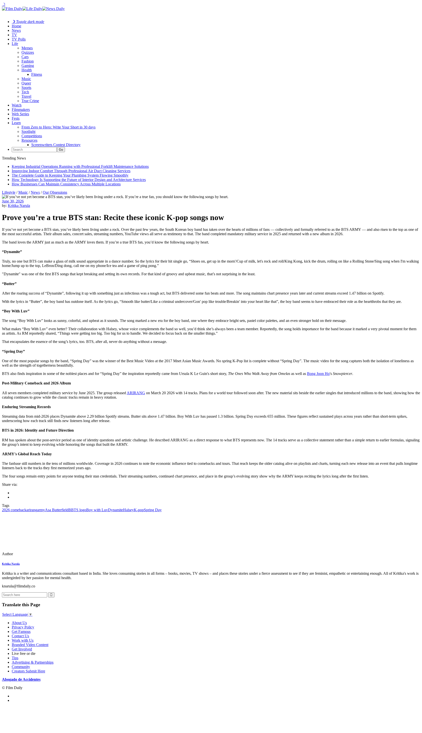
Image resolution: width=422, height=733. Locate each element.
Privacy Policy (23, 627)
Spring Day (153, 510)
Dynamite (115, 510)
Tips (15, 658)
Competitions (31, 136)
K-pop (139, 510)
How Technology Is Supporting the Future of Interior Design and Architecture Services (79, 180)
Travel (26, 96)
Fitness (36, 74)
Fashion (27, 61)
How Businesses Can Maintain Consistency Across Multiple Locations (66, 184)
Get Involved (22, 649)
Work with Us (22, 640)
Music (26, 79)
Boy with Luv (97, 510)
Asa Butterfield (56, 510)
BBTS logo (77, 510)
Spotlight (28, 131)
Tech (25, 92)
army (41, 510)
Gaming (27, 66)
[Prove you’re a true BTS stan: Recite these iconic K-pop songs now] (35, 554)
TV (14, 35)
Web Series (20, 114)
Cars (25, 57)
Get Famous (21, 631)
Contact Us (20, 636)
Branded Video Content (30, 645)
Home (16, 26)
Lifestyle (8, 192)
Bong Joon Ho (318, 374)
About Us (19, 623)
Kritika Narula (19, 205)
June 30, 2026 (13, 201)
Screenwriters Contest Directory (56, 145)
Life (15, 44)
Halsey (128, 510)
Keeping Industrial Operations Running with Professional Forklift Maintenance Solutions (80, 166)
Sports (26, 87)
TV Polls (19, 39)
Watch (16, 105)
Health (26, 70)
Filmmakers (21, 109)
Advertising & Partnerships (32, 662)
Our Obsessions (55, 192)
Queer (26, 83)
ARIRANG (136, 393)
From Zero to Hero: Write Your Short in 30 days (58, 127)
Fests (16, 118)
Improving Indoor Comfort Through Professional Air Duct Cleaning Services (71, 171)
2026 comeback (14, 510)
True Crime (30, 101)
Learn (16, 123)
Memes (27, 48)
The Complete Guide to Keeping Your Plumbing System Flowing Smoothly (70, 175)
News (16, 30)
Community (21, 667)
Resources (29, 140)
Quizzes (27, 52)
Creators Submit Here (28, 671)
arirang (31, 510)
